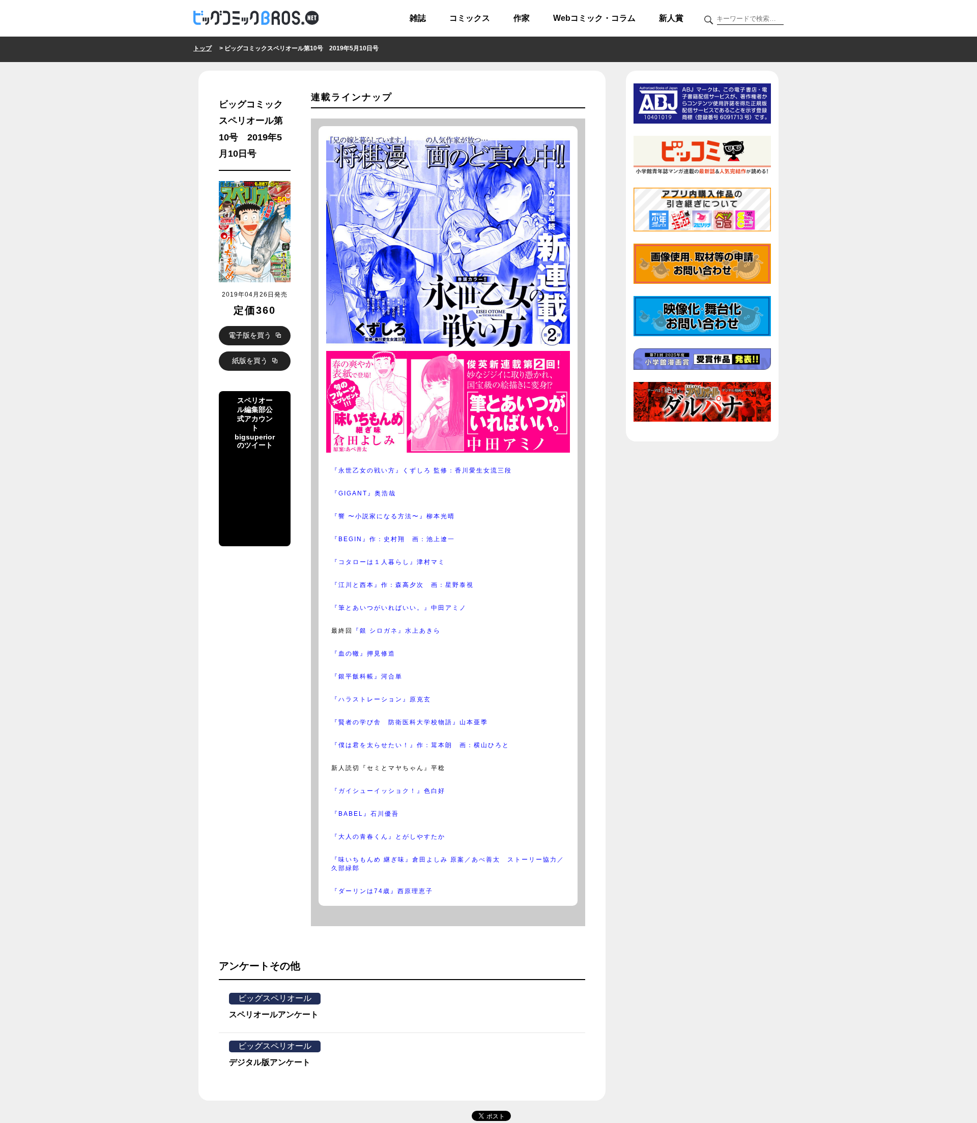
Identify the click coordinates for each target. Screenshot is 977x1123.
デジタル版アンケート (269, 1062)
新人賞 (671, 18)
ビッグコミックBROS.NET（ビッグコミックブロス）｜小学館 (256, 18)
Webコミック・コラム (594, 18)
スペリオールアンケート (274, 1014)
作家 (521, 18)
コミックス (469, 18)
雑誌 (418, 18)
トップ (202, 48)
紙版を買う (251, 361)
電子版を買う (250, 335)
